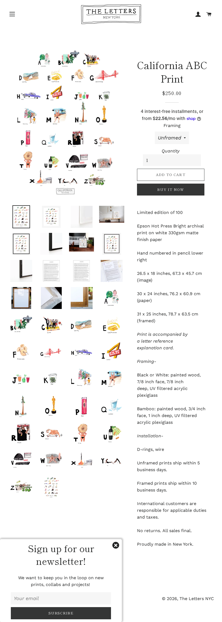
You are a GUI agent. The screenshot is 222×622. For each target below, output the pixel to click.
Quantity (170, 151)
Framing (172, 125)
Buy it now (170, 189)
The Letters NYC (196, 598)
